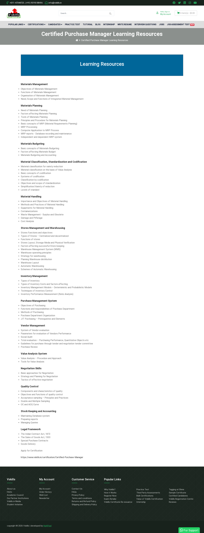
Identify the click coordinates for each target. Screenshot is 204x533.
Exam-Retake (110, 499)
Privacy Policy (78, 495)
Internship (109, 24)
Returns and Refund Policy (84, 501)
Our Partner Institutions (18, 498)
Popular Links (15, 24)
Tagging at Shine (176, 489)
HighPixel (47, 526)
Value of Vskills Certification (149, 499)
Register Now (110, 495)
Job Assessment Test (180, 24)
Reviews (172, 502)
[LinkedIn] (185, 3)
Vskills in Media (14, 501)
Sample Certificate (177, 492)
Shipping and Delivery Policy (84, 504)
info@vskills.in (55, 3)
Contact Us (77, 489)
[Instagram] (190, 3)
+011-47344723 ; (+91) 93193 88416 (26, 3)
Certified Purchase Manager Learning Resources (104, 40)
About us (11, 489)
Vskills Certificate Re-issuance (118, 502)
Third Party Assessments (148, 492)
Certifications (36, 24)
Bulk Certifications (144, 495)
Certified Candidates (178, 495)
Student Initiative (15, 504)
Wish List (43, 495)
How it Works (110, 492)
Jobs (161, 24)
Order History (45, 492)
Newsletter (44, 498)
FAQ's (9, 492)
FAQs (74, 492)
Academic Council (15, 495)
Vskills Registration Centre (181, 499)
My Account (44, 489)
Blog (97, 24)
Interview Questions (145, 24)
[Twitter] (179, 3)
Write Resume (125, 24)
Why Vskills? (109, 489)
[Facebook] (174, 3)
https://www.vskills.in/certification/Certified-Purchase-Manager (52, 457)
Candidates (54, 24)
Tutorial (88, 24)
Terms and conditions (82, 498)
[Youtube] (195, 3)
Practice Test (72, 24)
